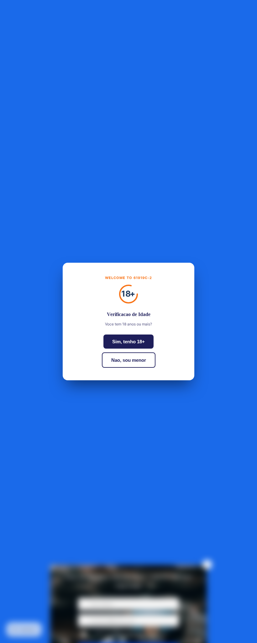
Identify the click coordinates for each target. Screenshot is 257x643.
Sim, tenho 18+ (128, 341)
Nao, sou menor (128, 360)
